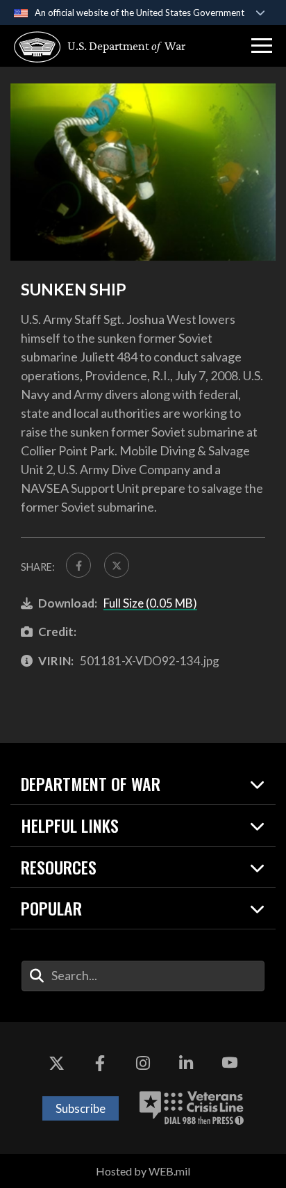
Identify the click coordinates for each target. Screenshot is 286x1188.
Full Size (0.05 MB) (150, 603)
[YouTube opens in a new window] (229, 1063)
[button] (261, 46)
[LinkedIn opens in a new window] (186, 1063)
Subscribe (81, 1108)
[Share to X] (116, 565)
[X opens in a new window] (56, 1063)
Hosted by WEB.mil (143, 1171)
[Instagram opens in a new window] (143, 1063)
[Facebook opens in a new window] (100, 1063)
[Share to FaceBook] (78, 565)
